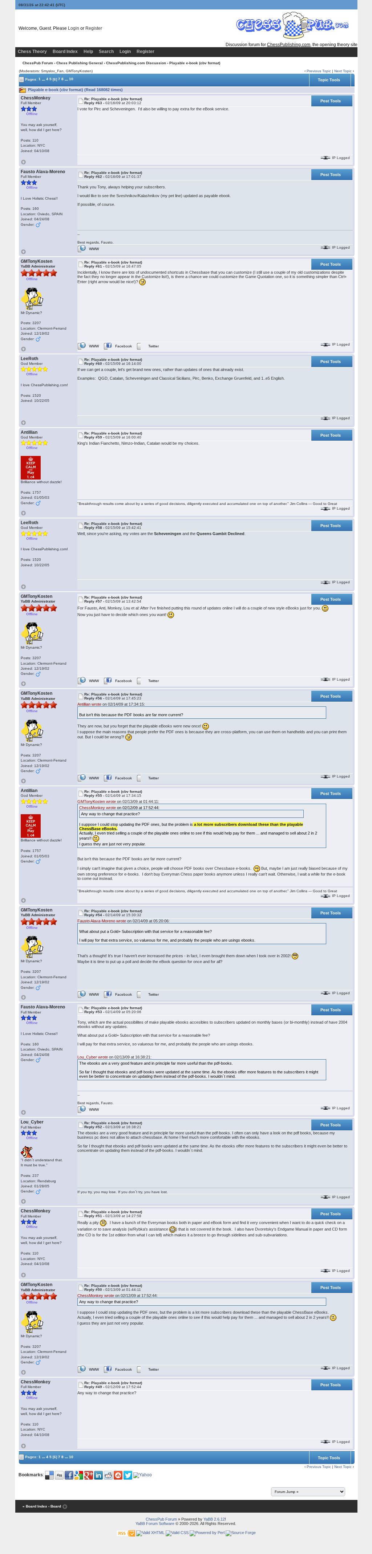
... (43, 78)
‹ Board (54, 1506)
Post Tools (330, 101)
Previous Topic (319, 71)
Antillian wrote (89, 704)
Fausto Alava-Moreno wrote (101, 921)
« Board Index (35, 1506)
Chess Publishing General (79, 63)
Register (93, 28)
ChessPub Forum (38, 63)
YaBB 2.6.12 (214, 1519)
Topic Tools (329, 80)
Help (88, 51)
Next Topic (343, 71)
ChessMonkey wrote (97, 807)
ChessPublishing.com (288, 44)
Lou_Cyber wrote (92, 1057)
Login (73, 28)
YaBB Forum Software (155, 1523)
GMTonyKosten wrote (96, 801)
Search (106, 51)
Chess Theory (32, 51)
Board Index (65, 51)
